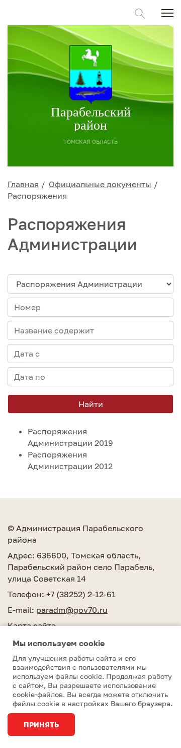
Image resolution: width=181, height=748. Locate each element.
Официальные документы (100, 184)
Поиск (140, 14)
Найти (90, 404)
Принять (41, 724)
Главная (23, 184)
